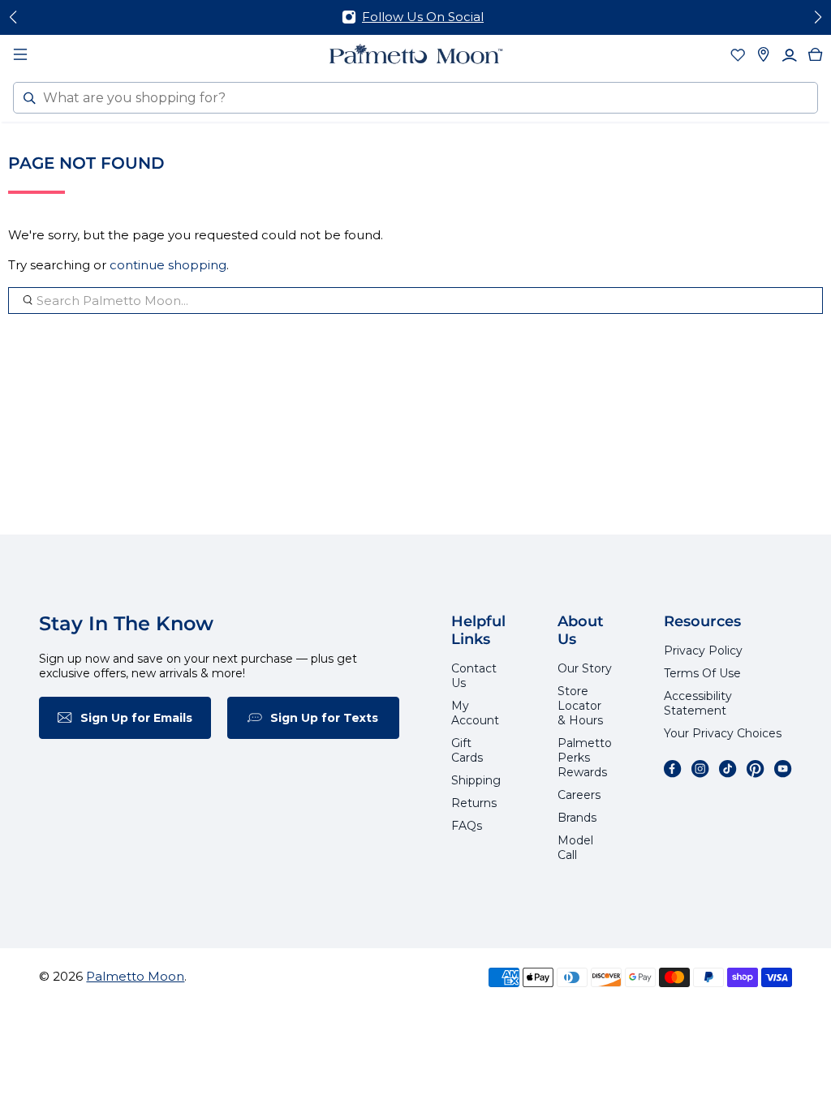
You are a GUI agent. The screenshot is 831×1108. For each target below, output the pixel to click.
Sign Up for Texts (324, 718)
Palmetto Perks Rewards (585, 757)
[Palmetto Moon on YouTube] (783, 769)
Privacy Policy (703, 650)
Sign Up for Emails (136, 718)
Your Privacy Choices (722, 733)
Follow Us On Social (423, 16)
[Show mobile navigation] (20, 54)
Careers (579, 795)
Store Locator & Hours (580, 706)
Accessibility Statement (698, 703)
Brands (577, 817)
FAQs (466, 825)
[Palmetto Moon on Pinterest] (755, 769)
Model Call (575, 847)
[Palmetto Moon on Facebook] (673, 769)
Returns (474, 803)
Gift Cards (467, 750)
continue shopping (168, 265)
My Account (475, 713)
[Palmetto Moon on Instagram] (700, 769)
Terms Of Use (702, 673)
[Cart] (815, 54)
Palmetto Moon (135, 976)
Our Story (585, 668)
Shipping (476, 780)
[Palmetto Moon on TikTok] (728, 769)
